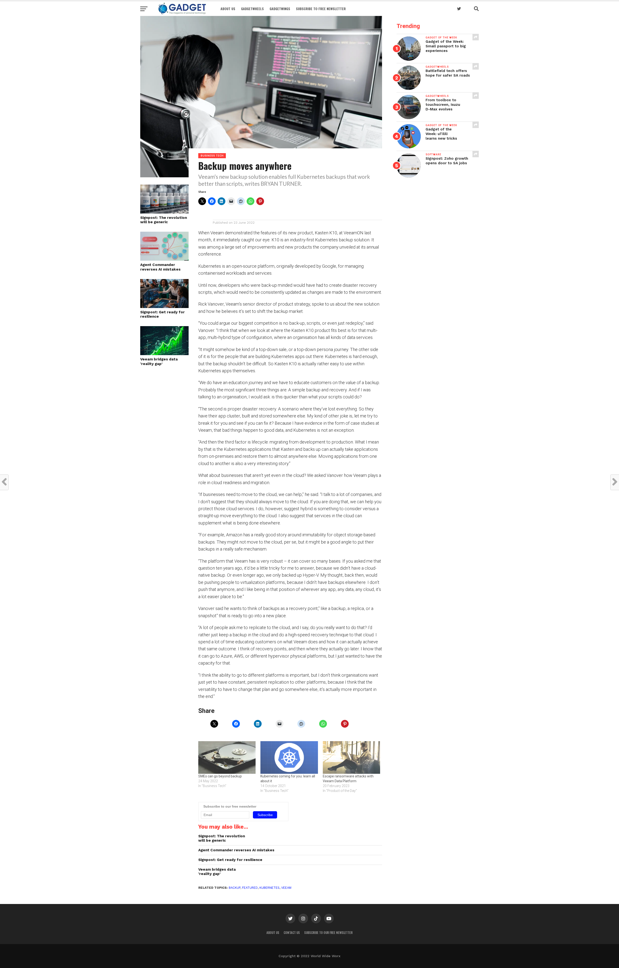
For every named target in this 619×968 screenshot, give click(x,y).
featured (250, 887)
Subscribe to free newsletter (321, 8)
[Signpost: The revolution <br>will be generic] (164, 212)
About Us (228, 8)
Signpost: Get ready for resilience (162, 314)
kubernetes (269, 887)
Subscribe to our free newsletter (328, 932)
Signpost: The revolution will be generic (163, 219)
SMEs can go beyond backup (220, 776)
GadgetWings (280, 8)
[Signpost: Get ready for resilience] (164, 306)
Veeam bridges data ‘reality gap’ (159, 361)
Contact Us (292, 932)
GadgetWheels (252, 8)
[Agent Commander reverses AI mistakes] (164, 259)
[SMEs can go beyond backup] (227, 757)
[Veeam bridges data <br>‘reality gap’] (164, 353)
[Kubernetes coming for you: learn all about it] (289, 757)
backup (234, 887)
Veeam (286, 887)
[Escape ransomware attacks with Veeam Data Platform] (351, 757)
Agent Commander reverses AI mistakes (160, 267)
